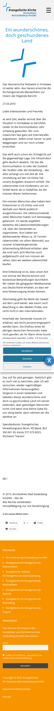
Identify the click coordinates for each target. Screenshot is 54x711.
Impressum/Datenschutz (16, 689)
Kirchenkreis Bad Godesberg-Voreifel (26, 557)
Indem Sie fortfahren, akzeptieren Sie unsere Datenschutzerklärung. (22, 656)
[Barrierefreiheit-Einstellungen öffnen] (49, 360)
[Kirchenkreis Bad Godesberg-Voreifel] (19, 16)
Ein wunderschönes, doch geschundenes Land (27, 35)
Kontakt (7, 696)
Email (5, 642)
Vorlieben (27, 366)
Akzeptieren (27, 350)
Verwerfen (27, 358)
